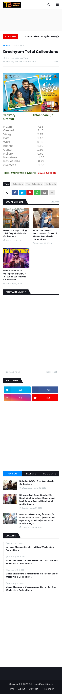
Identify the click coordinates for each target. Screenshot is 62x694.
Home (6, 45)
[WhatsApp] (37, 192)
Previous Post (12, 371)
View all (55, 201)
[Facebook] (15, 192)
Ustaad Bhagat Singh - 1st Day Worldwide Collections (15, 233)
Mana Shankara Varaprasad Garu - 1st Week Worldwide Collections (14, 275)
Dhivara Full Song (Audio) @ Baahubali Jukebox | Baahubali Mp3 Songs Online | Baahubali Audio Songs (37, 500)
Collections (18, 45)
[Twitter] (22, 192)
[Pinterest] (29, 192)
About (21, 688)
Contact (33, 688)
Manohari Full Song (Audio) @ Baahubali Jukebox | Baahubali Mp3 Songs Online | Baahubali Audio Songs (41, 37)
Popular (12, 473)
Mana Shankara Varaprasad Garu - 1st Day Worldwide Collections (31, 589)
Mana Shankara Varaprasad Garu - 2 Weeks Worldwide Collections (45, 235)
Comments (49, 473)
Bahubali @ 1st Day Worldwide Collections (36, 483)
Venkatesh (51, 184)
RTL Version (48, 688)
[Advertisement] (31, 436)
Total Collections (34, 184)
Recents (31, 473)
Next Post (51, 371)
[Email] (44, 192)
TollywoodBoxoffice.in (41, 684)
